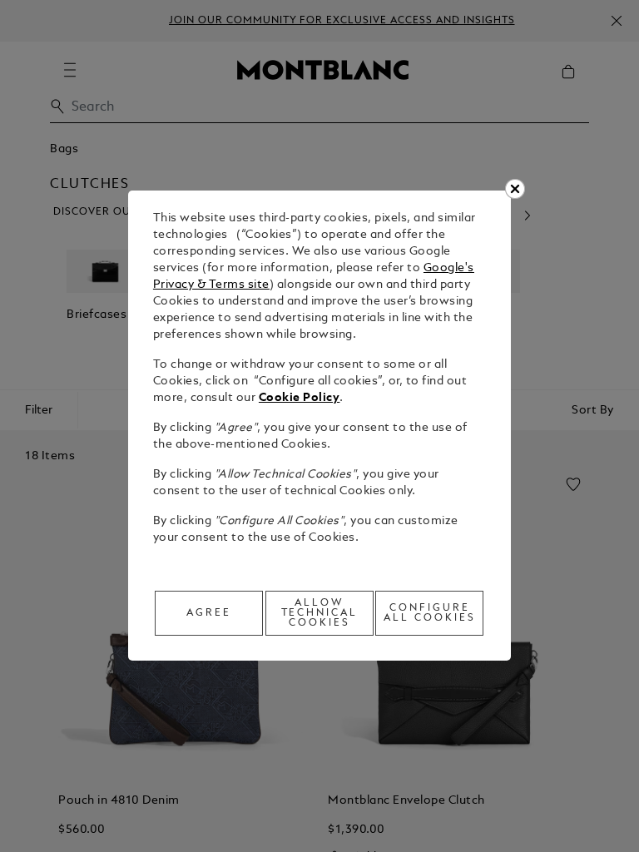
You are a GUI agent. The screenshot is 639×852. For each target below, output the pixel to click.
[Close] (515, 189)
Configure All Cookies (430, 613)
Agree (208, 613)
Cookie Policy (299, 398)
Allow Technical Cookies (320, 613)
